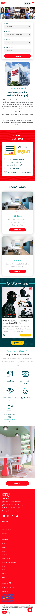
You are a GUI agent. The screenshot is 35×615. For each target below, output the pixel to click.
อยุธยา (3, 543)
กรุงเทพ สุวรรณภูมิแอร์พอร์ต (9, 562)
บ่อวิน (3, 566)
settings (5, 609)
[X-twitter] (12, 516)
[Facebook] (4, 516)
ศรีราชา (4, 573)
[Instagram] (8, 516)
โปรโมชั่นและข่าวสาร (6, 530)
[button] (2, 13)
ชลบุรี (3, 577)
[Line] (17, 516)
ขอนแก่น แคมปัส (6, 558)
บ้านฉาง (4, 570)
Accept (4, 612)
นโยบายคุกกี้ (5, 591)
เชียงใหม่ (4, 547)
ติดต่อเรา (4, 533)
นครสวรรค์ (4, 555)
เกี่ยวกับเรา (5, 526)
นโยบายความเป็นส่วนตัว (8, 587)
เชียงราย (4, 551)
